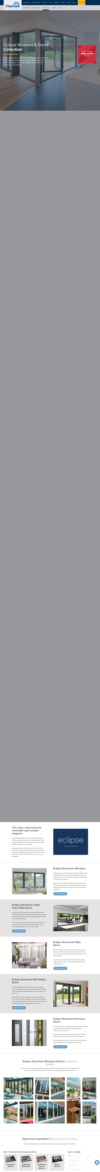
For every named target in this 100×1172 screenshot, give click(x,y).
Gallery (60, 7)
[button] (60, 893)
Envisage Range (36, 7)
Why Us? (63, 2)
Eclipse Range (46, 7)
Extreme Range (26, 7)
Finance (68, 2)
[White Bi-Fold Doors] (26, 1112)
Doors (50, 2)
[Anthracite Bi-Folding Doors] (18, 1088)
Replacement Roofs (36, 2)
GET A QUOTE (81, 2)
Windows (45, 2)
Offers (74, 2)
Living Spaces (26, 2)
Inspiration (56, 2)
